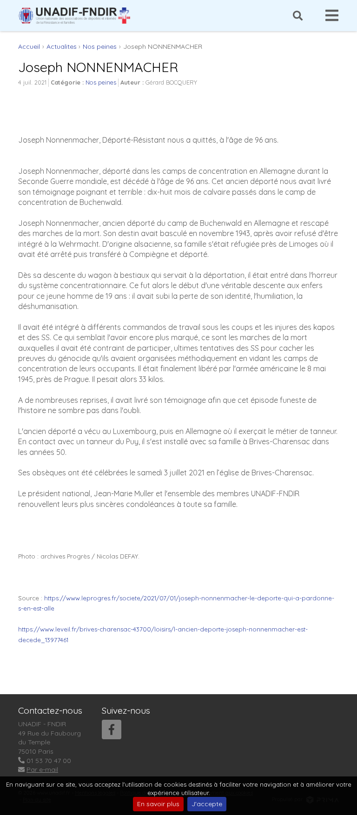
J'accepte (207, 804)
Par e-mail (42, 769)
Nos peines (101, 82)
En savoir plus (158, 804)
